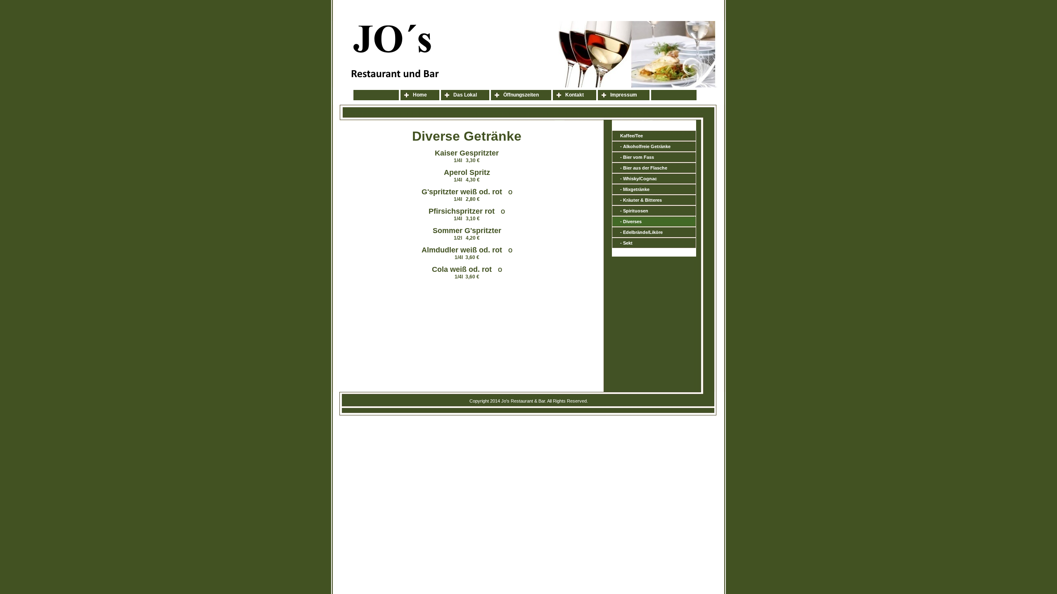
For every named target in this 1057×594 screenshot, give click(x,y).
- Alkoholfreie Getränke (645, 146)
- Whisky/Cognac (638, 178)
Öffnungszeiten (521, 95)
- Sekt (626, 242)
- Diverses (631, 221)
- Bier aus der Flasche (643, 167)
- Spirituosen (634, 210)
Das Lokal (465, 95)
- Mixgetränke (634, 189)
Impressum (623, 95)
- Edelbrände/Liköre (641, 232)
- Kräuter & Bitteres (641, 200)
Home (420, 95)
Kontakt (574, 95)
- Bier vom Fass (637, 157)
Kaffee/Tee (631, 135)
